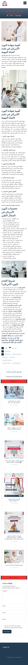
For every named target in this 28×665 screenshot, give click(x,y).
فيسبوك (12, 338)
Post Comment (7, 631)
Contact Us (6, 647)
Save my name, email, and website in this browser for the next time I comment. (13, 626)
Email (4, 612)
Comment (5, 591)
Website (4, 619)
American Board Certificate (16, 354)
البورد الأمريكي (4, 55)
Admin (6, 348)
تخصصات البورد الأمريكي (6, 363)
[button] (25, 3)
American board (7, 354)
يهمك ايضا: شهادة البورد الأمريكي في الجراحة (10, 205)
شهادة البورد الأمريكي (16, 363)
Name (4, 605)
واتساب (8, 338)
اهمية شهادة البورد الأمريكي (7, 360)
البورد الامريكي (7, 351)
